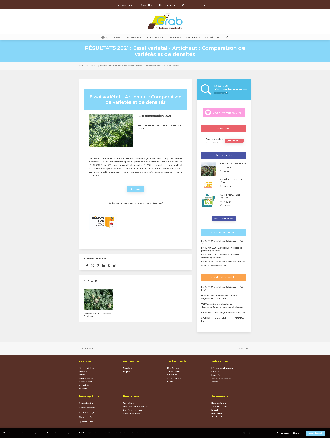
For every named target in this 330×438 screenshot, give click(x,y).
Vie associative (86, 368)
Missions (83, 371)
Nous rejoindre (212, 37)
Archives (83, 388)
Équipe (82, 375)
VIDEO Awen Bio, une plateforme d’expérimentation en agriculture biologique (222, 305)
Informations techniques (223, 368)
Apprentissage (86, 421)
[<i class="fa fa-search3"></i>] (227, 37)
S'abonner (232, 140)
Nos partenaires (86, 378)
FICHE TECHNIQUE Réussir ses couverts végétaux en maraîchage (219, 297)
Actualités (84, 385)
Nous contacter (167, 5)
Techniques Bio (153, 37)
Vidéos (214, 381)
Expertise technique (132, 409)
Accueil (82, 66)
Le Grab (116, 37)
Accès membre (126, 5)
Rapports (215, 375)
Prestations (173, 37)
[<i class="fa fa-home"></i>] (105, 37)
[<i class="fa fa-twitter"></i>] (184, 5)
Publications (191, 37)
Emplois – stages (87, 412)
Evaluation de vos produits (135, 406)
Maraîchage (173, 368)
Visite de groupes (131, 413)
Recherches (133, 37)
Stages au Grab (86, 417)
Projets (126, 371)
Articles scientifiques (221, 378)
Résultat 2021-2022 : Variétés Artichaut (97, 314)
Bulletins (215, 371)
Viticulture (172, 375)
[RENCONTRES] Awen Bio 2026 (232, 163)
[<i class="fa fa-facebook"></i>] (195, 5)
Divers (170, 381)
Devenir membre (87, 407)
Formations (128, 403)
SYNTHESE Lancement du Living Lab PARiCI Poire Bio (223, 319)
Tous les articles (219, 406)
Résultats (103, 66)
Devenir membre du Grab (227, 112)
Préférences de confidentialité (289, 433)
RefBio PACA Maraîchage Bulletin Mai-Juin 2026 (223, 312)
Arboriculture (173, 371)
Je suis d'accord (315, 433)
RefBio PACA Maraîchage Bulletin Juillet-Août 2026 (222, 288)
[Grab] (165, 21)
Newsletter (146, 5)
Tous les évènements (224, 218)
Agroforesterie (174, 378)
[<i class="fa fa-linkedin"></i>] (204, 5)
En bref (214, 409)
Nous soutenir (85, 381)
